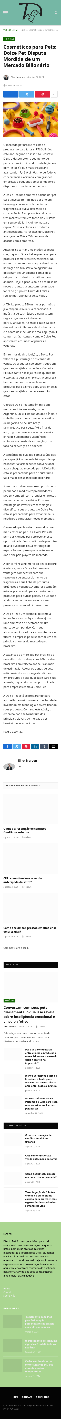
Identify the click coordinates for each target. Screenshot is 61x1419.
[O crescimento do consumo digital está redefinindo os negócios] (12, 1345)
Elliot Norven (17, 77)
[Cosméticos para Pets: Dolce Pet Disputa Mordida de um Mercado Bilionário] (30, 119)
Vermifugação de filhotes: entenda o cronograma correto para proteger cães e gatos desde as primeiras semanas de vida (41, 1199)
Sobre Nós (9, 1295)
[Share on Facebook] (10, 94)
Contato (7, 1292)
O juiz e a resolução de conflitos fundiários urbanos (24, 830)
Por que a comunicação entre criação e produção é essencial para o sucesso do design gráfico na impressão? (41, 1056)
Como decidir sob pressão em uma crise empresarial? (29, 929)
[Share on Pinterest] (42, 94)
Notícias (9, 39)
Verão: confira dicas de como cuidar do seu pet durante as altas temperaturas (39, 1366)
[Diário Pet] (30, 12)
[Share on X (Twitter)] (26, 94)
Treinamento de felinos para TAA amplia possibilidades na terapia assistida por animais (39, 1322)
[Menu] (5, 12)
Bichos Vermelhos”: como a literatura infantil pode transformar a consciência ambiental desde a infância (41, 1080)
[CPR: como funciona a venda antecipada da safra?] (30, 858)
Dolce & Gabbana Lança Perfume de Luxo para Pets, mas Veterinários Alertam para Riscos (41, 1103)
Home (6, 1288)
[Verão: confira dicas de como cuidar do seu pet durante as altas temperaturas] (12, 1365)
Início (24, 29)
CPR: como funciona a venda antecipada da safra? (22, 880)
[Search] (56, 12)
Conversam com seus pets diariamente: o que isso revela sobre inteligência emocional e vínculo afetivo (29, 1014)
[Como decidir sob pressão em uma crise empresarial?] (30, 908)
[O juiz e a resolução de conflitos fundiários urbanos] (30, 809)
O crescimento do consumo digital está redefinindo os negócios (41, 1344)
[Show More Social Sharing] (54, 94)
